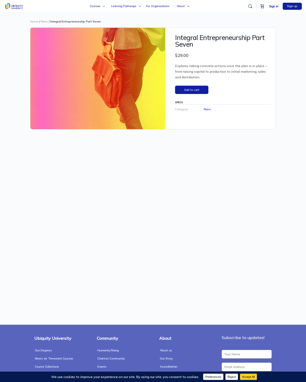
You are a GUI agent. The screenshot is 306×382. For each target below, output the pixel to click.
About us (166, 350)
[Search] (250, 6)
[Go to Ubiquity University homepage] (14, 6)
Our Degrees (43, 350)
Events (101, 366)
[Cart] (262, 6)
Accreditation (168, 366)
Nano (44, 21)
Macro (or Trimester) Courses (54, 358)
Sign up (292, 6)
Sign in (273, 6)
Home (34, 21)
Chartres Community (111, 358)
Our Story (166, 358)
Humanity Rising (108, 350)
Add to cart (191, 90)
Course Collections (47, 366)
